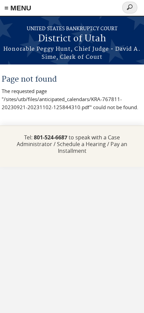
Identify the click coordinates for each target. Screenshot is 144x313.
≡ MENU (17, 8)
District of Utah (72, 38)
